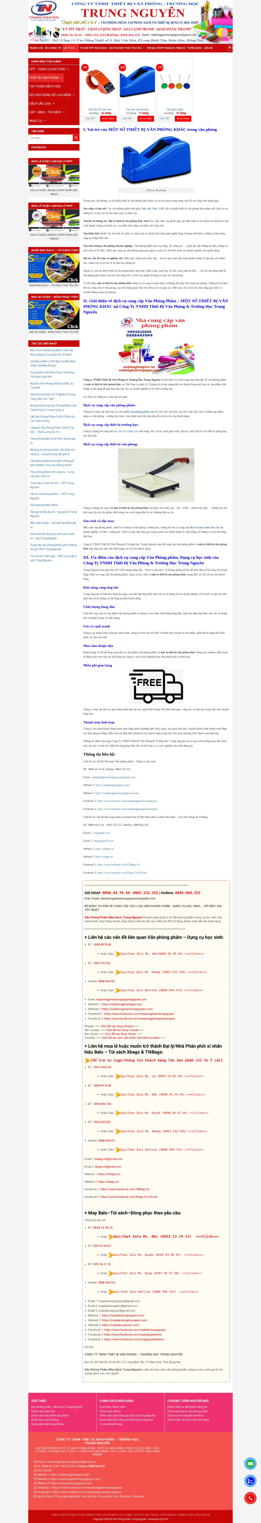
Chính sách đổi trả (110, 1411)
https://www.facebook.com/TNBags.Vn (118, 864)
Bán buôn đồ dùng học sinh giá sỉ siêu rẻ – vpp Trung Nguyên (52, 536)
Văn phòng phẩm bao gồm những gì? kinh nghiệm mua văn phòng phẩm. (52, 463)
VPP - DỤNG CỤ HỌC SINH (47, 69)
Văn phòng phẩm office (44, 505)
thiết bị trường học (128, 431)
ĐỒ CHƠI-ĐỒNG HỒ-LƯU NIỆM (50, 95)
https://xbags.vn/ (104, 856)
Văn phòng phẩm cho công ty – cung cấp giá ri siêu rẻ (52, 474)
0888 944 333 (106, 1282)
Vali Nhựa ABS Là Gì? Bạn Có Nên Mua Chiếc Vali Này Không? (53, 363)
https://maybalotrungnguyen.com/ (123, 1315)
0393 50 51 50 (102, 1264)
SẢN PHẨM (69, 48)
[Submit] (76, 138)
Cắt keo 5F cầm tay (99, 109)
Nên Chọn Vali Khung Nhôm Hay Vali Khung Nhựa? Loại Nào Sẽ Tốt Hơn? (51, 352)
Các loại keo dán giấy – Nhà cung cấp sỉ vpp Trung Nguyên (53, 558)
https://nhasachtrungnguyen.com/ (71, 1483)
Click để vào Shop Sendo (120, 1034)
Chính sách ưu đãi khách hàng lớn (187, 1406)
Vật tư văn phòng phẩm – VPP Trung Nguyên (52, 496)
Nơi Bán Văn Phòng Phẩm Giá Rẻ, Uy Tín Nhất (51, 385)
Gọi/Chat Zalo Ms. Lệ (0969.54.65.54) (152, 1076)
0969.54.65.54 (102, 1067)
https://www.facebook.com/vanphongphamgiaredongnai (127, 809)
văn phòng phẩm (140, 411)
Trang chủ (36, 48)
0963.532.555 (145, 893)
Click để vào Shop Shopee (117, 1026)
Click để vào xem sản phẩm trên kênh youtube (131, 1037)
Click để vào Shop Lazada (122, 1030)
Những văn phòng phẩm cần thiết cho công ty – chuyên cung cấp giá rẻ (52, 451)
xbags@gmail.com (103, 840)
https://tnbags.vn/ (104, 848)
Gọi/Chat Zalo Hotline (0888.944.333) (152, 990)
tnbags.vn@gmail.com (108, 1159)
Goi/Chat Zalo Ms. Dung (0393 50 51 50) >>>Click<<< (158, 1273)
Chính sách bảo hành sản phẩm (50, 1415)
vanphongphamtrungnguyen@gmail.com (113, 777)
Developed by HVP (158, 1519)
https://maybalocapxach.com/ (120, 1325)
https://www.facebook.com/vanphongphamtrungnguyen (127, 801)
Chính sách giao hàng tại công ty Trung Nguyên (127, 1415)
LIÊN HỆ (208, 48)
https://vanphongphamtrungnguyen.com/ (117, 793)
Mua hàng (108, 118)
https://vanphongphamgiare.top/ (112, 785)
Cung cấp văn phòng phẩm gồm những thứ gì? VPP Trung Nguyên (53, 547)
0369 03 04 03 (102, 1246)
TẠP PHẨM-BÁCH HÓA (44, 86)
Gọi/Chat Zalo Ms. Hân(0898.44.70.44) (152, 953)
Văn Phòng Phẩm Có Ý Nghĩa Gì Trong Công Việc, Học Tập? (52, 396)
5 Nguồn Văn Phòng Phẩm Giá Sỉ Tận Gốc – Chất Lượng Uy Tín (52, 429)
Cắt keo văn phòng (137, 109)
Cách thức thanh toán (112, 1406)
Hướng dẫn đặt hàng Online (47, 1424)
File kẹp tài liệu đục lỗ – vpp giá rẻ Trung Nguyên (53, 514)
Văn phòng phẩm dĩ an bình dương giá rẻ (52, 440)
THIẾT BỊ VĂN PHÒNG (44, 78)
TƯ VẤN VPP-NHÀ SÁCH (93, 48)
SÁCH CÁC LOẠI (40, 103)
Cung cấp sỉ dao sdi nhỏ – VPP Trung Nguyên (52, 485)
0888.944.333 (187, 893)
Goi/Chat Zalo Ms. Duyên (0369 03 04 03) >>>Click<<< (158, 1255)
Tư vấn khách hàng (110, 1424)
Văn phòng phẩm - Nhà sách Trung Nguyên (56, 1406)
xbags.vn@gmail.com (108, 1166)
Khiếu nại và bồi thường (45, 1419)
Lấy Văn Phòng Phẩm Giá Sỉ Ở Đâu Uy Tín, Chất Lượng (52, 418)
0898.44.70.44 (116, 893)
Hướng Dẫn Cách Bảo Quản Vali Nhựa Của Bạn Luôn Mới (52, 374)
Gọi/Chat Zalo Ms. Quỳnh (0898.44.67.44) (154, 1113)
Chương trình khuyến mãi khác (185, 1415)
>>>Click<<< (194, 953)
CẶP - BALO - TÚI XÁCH (45, 112)
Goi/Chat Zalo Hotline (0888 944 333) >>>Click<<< (156, 1291)
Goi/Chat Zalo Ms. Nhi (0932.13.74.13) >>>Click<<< (166, 1236)
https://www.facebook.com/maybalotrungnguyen (134, 1330)
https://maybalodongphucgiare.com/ (125, 1320)
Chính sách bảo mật (43, 1411)
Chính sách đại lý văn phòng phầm (187, 1411)
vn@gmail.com (101, 833)
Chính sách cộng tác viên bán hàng (188, 1419)
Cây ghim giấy (174, 109)
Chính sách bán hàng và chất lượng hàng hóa (126, 1419)
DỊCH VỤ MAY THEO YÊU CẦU (125, 48)
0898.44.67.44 (102, 1104)
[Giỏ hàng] (230, 48)
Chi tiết (90, 118)
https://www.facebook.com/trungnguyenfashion (134, 1339)
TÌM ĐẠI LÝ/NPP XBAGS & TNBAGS (166, 48)
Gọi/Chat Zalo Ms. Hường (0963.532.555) (153, 972)
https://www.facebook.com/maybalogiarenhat (133, 1334)
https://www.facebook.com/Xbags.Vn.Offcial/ (122, 872)
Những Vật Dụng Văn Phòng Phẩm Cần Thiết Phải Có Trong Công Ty (53, 407)
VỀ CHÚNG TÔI (53, 48)
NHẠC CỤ (35, 121)
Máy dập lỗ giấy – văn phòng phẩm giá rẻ (53, 525)
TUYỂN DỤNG (194, 48)
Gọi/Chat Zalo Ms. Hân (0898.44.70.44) (153, 1094)
